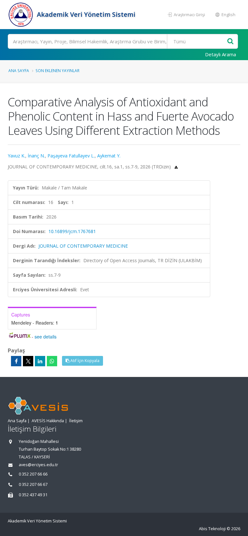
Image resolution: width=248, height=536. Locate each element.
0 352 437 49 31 (33, 495)
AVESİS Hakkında (48, 420)
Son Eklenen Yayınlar (57, 70)
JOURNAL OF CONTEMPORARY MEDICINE (83, 246)
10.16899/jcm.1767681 (72, 231)
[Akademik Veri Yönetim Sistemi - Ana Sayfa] (21, 14)
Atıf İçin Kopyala (84, 360)
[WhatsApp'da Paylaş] (52, 361)
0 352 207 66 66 (33, 474)
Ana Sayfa (18, 70)
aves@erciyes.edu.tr (38, 464)
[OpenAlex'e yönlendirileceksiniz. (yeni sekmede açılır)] (176, 167)
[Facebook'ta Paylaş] (16, 361)
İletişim (76, 420)
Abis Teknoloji (212, 528)
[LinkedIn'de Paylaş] (40, 361)
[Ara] (230, 41)
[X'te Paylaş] (28, 361)
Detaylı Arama (220, 54)
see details (46, 336)
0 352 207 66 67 (33, 484)
